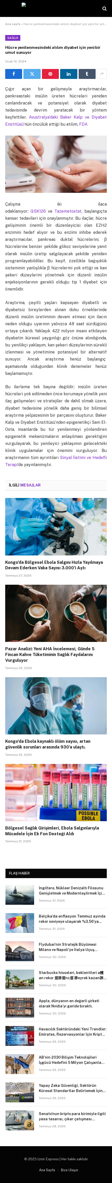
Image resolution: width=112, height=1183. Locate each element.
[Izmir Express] (56, 8)
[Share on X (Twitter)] (31, 74)
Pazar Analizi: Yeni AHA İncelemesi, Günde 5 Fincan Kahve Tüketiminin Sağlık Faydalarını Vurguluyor (50, 654)
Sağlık (12, 37)
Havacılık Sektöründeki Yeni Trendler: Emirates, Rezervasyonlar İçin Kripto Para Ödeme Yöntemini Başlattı (73, 1034)
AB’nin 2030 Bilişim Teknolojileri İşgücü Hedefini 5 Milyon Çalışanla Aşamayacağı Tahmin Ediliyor (70, 1062)
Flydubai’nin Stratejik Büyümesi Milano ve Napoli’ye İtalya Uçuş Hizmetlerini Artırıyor (67, 949)
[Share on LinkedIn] (68, 74)
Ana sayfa (12, 24)
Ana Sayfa (47, 1170)
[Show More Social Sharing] (102, 74)
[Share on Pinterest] (50, 74)
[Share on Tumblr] (87, 74)
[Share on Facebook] (13, 74)
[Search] (104, 8)
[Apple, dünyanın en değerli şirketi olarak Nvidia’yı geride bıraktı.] (19, 1008)
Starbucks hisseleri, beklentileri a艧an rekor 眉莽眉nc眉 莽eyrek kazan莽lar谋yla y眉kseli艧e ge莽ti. (71, 978)
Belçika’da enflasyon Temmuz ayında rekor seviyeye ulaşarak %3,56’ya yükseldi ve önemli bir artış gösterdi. (72, 921)
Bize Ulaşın (69, 1170)
